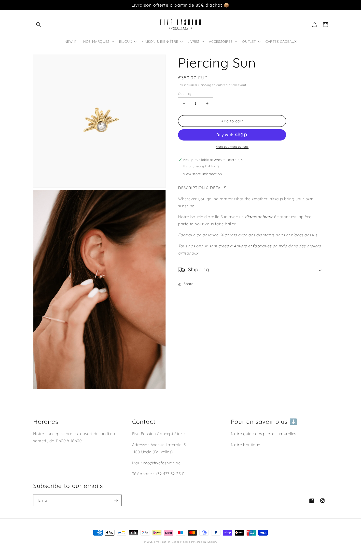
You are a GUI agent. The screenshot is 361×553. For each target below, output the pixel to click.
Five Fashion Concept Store (172, 541)
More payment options (232, 146)
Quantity (184, 94)
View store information (202, 174)
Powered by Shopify (204, 541)
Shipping (204, 85)
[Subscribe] (116, 500)
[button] (38, 24)
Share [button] (189, 284)
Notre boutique (245, 444)
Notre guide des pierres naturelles (263, 433)
